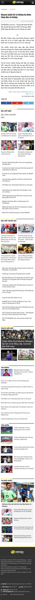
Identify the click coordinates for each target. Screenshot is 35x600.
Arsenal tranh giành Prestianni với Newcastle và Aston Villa (17, 388)
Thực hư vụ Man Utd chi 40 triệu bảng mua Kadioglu (15, 382)
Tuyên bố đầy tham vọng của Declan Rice (14, 419)
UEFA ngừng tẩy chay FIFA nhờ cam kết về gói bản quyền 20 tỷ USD (17, 196)
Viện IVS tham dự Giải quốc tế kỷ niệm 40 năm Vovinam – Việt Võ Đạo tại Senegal (25, 238)
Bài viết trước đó (8, 221)
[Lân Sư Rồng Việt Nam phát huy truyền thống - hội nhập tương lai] (26, 249)
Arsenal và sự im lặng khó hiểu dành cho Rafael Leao (17, 174)
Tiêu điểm (5, 425)
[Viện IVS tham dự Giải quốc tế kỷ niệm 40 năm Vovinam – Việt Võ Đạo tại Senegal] (26, 229)
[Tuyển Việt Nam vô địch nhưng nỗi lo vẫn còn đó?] (7, 430)
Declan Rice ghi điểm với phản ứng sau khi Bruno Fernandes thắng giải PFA (17, 394)
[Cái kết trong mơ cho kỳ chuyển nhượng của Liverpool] (7, 469)
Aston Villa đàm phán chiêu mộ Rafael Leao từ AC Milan (26, 136)
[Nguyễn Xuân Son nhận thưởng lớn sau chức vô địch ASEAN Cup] (7, 373)
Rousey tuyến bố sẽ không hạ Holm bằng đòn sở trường (16, 15)
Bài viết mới (6, 111)
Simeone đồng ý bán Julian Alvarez (7, 153)
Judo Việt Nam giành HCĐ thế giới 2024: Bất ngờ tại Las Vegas (17, 291)
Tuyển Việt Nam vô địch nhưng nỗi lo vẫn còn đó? (22, 429)
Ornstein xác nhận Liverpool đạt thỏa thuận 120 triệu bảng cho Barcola (17, 169)
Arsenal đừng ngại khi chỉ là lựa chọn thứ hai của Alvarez (17, 180)
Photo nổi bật (7, 328)
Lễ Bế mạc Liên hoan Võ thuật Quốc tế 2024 (16, 274)
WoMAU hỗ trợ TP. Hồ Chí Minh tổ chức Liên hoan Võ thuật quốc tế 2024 (16, 302)
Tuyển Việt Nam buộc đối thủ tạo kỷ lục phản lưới (23, 438)
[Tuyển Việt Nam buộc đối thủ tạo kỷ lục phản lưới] (7, 440)
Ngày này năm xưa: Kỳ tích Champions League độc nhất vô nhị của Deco (17, 208)
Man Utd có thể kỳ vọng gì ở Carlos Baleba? (16, 212)
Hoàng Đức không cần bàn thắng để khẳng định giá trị (25, 154)
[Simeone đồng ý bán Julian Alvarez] (9, 145)
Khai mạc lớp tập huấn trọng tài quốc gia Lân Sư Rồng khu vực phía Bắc (17, 269)
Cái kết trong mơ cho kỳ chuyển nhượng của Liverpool (24, 467)
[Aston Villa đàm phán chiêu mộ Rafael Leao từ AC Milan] (26, 127)
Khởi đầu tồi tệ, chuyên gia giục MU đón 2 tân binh (17, 403)
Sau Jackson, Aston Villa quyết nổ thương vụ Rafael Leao (15, 414)
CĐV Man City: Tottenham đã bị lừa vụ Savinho (17, 185)
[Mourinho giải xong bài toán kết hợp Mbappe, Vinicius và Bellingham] (7, 460)
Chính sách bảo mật (18, 594)
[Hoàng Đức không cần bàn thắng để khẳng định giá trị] (26, 145)
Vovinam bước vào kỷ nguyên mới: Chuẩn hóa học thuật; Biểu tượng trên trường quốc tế (8, 259)
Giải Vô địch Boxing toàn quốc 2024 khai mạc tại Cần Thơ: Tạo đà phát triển (18, 308)
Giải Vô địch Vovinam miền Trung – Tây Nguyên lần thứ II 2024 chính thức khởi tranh (18, 313)
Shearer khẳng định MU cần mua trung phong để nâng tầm (17, 163)
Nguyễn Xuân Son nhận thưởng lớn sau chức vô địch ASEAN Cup (23, 372)
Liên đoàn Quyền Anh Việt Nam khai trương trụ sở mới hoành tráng (17, 286)
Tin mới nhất (6, 480)
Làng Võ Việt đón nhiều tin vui (12, 298)
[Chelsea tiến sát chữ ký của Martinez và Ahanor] (9, 127)
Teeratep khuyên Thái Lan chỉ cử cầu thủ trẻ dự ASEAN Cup (23, 528)
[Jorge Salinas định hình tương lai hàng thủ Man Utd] (7, 450)
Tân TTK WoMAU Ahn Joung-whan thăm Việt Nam (17, 319)
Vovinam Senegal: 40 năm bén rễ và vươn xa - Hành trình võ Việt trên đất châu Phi (9, 238)
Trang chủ (4, 9)
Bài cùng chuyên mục (8, 116)
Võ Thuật (12, 9)
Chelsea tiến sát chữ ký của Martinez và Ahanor (9, 135)
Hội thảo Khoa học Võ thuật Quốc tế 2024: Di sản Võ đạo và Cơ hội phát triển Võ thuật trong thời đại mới (17, 279)
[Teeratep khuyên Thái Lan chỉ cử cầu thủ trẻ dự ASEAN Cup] (7, 529)
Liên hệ (5, 594)
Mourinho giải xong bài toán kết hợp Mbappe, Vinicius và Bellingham (23, 459)
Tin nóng (5, 367)
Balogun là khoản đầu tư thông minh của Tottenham (15, 202)
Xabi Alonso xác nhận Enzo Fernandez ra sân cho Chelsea (16, 191)
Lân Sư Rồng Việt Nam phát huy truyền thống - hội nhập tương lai (25, 258)
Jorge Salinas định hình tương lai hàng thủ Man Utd (24, 448)
